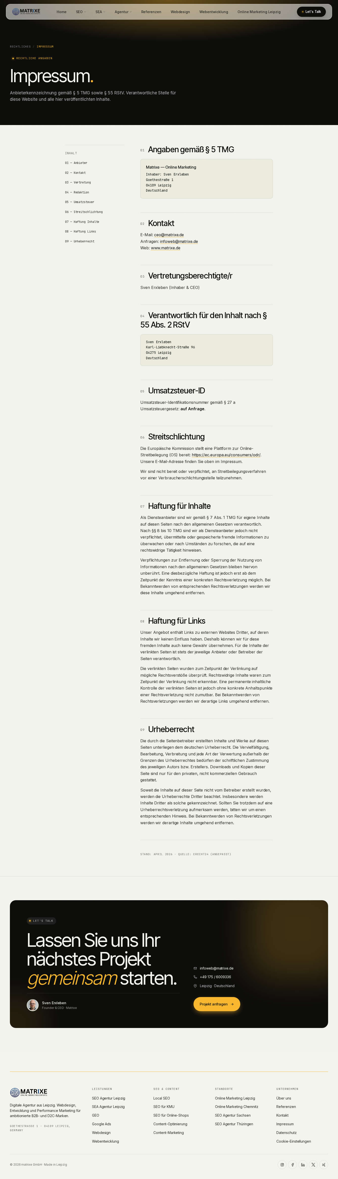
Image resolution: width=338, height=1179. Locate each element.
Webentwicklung (213, 12)
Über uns (283, 1098)
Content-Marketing (168, 1132)
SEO (79, 12)
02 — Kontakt (75, 173)
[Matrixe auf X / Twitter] (313, 1164)
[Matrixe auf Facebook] (292, 1164)
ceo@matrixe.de (169, 234)
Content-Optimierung (170, 1124)
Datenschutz (286, 1132)
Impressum (284, 1124)
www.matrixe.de (165, 247)
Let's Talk (313, 12)
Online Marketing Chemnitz (236, 1106)
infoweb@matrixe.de (179, 241)
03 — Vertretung (78, 182)
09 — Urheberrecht (79, 241)
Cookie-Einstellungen (293, 1141)
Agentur (121, 12)
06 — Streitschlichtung (84, 212)
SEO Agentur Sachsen (232, 1115)
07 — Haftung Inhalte (82, 222)
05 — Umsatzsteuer (79, 202)
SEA (99, 12)
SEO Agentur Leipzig (108, 1098)
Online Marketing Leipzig (259, 12)
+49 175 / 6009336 (215, 977)
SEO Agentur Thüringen (234, 1124)
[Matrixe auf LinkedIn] (302, 1164)
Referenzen (151, 12)
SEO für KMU (163, 1106)
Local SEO (161, 1098)
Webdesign (180, 12)
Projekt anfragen (214, 1004)
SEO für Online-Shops (171, 1115)
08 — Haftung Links (80, 231)
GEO (95, 1115)
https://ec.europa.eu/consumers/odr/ (226, 454)
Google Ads (101, 1124)
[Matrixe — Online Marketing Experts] (26, 11)
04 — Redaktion (77, 192)
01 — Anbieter (76, 163)
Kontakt (282, 1115)
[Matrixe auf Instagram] (282, 1164)
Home (62, 12)
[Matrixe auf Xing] (323, 1164)
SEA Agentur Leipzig (108, 1106)
